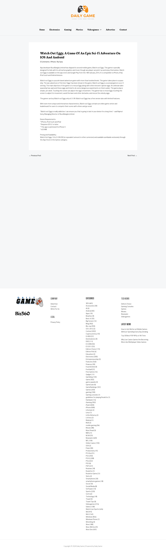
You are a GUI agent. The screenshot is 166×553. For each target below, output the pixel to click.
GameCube (90, 384)
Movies (88, 427)
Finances (89, 364)
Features (89, 361)
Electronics (90, 356)
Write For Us (55, 309)
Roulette (89, 471)
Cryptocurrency (91, 333)
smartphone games (93, 481)
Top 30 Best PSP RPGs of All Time (133, 335)
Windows (89, 516)
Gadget (88, 374)
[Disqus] (83, 189)
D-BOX (88, 336)
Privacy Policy (55, 322)
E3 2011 (89, 346)
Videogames (90, 504)
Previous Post (35, 155)
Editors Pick (90, 351)
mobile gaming (91, 425)
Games (88, 389)
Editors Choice (91, 349)
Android (88, 310)
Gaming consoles (92, 394)
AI (86, 308)
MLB (87, 422)
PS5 (87, 463)
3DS (87, 303)
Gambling (89, 377)
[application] (100, 29)
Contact (53, 306)
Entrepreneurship (92, 359)
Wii (87, 511)
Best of (88, 318)
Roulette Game (91, 473)
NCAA (88, 435)
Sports (88, 491)
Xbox (87, 524)
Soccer (88, 483)
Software (89, 488)
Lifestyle (89, 410)
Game (88, 379)
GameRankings (91, 387)
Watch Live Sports (92, 509)
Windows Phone (91, 519)
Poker (88, 448)
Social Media (90, 486)
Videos (88, 506)
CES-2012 (89, 328)
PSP (87, 466)
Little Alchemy (91, 415)
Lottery (88, 417)
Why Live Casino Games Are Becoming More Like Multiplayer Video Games (134, 341)
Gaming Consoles (127, 306)
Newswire (89, 438)
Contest (89, 331)
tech (87, 493)
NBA (87, 432)
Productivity (90, 450)
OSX (87, 445)
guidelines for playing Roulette (97, 397)
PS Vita (88, 453)
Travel (88, 499)
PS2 (87, 455)
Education (89, 354)
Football (89, 369)
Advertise (54, 303)
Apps (87, 313)
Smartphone (90, 478)
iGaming (89, 402)
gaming (88, 392)
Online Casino (90, 443)
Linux (88, 412)
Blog (87, 323)
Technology (90, 496)
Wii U (87, 514)
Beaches (89, 316)
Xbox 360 (89, 527)
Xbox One (89, 529)
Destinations (90, 338)
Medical (88, 420)
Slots (88, 476)
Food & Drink (90, 366)
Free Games (90, 371)
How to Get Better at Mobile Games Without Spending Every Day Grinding (134, 330)
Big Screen (89, 321)
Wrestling (89, 522)
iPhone (53, 61)
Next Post (132, 155)
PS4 (87, 461)
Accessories (90, 305)
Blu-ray (88, 326)
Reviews (89, 468)
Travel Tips (90, 501)
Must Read (90, 430)
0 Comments (44, 61)
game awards (91, 382)
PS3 (87, 458)
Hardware (89, 400)
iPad (87, 405)
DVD (87, 341)
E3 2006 (89, 344)
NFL (87, 440)
